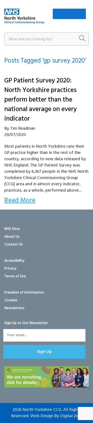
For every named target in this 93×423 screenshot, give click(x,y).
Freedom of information (24, 292)
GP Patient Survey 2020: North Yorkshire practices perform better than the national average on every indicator (40, 100)
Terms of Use (15, 276)
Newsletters (14, 308)
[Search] (82, 39)
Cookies (10, 300)
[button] (44, 352)
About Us (11, 237)
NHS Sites (12, 229)
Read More (19, 200)
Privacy (10, 268)
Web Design (41, 416)
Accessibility (14, 261)
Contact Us (13, 244)
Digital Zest (71, 416)
